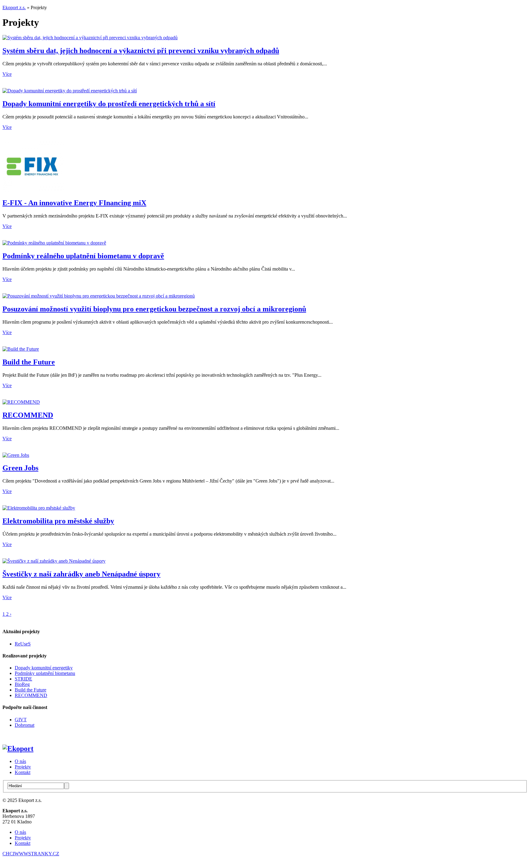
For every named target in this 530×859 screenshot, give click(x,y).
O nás (20, 761)
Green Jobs (20, 468)
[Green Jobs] (15, 455)
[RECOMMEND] (21, 402)
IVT (22, 719)
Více (7, 74)
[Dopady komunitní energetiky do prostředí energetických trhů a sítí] (69, 90)
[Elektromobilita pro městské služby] (38, 507)
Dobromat (24, 725)
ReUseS (23, 643)
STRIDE (23, 678)
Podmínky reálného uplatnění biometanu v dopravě (83, 256)
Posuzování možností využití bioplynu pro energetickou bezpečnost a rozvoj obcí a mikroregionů (154, 309)
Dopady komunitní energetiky (44, 667)
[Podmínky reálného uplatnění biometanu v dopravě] (54, 242)
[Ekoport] (17, 749)
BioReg (22, 684)
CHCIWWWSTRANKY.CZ (30, 853)
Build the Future (28, 362)
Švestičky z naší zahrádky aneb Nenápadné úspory (81, 574)
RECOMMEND (27, 415)
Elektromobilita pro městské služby (58, 521)
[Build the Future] (20, 349)
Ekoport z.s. (14, 7)
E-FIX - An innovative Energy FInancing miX (74, 203)
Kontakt (22, 772)
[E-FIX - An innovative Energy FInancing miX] (33, 190)
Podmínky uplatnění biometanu (45, 673)
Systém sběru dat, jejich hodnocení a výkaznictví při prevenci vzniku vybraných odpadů (140, 51)
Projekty (23, 766)
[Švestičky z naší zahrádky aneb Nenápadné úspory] (54, 561)
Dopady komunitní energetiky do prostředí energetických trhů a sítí (108, 104)
